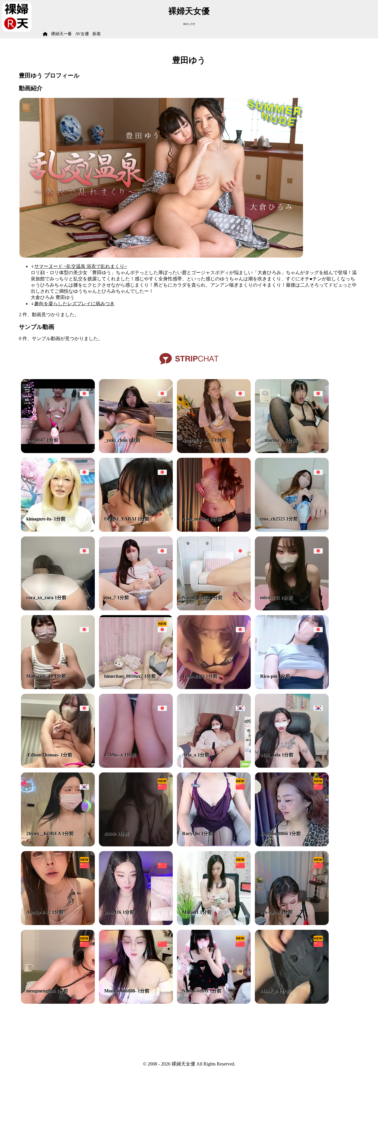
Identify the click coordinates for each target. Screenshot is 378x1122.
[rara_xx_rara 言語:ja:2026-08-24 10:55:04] (57, 608)
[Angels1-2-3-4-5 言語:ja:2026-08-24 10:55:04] (213, 451)
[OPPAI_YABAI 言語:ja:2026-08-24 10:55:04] (135, 530)
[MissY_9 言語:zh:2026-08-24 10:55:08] (291, 1002)
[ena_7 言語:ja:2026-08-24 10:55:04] (135, 608)
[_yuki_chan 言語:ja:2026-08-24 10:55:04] (135, 451)
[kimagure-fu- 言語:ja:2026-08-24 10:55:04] (57, 530)
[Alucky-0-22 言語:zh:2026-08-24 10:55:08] (57, 923)
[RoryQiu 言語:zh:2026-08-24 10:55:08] (213, 844)
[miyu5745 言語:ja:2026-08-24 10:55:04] (291, 608)
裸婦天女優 (189, 11)
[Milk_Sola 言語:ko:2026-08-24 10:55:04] (291, 766)
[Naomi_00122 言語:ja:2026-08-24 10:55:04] (213, 608)
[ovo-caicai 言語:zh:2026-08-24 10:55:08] (291, 923)
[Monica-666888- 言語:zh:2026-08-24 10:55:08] (135, 1002)
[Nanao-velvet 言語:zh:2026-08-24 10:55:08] (213, 1002)
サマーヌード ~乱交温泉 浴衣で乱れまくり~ (80, 266)
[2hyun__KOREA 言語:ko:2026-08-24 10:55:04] (57, 844)
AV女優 (82, 34)
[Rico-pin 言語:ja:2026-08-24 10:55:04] (291, 687)
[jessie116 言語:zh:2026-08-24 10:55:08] (135, 923)
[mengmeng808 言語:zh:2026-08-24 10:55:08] (57, 1002)
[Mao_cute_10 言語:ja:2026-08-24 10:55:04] (57, 687)
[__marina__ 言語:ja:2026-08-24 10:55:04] (291, 451)
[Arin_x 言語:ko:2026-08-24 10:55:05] (213, 766)
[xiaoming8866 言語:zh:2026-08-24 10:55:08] (291, 844)
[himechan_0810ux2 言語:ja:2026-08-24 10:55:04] (135, 687)
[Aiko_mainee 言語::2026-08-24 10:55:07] (213, 530)
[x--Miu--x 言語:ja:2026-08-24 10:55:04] (135, 766)
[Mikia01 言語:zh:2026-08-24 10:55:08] (213, 923)
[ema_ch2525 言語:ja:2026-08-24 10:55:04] (291, 530)
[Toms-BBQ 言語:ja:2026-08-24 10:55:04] (213, 687)
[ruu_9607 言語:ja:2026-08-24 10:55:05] (57, 451)
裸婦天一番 (61, 34)
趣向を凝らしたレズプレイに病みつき (74, 303)
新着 (96, 34)
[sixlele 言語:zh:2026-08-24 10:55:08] (135, 844)
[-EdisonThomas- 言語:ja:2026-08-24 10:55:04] (57, 766)
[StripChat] (189, 366)
